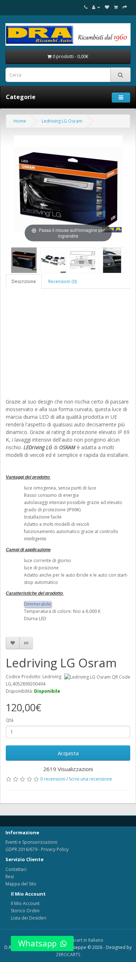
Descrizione (24, 281)
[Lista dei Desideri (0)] (107, 7)
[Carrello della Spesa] (116, 7)
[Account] (96, 7)
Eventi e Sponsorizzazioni (31, 842)
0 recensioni (52, 779)
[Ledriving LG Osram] (24, 260)
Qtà (9, 720)
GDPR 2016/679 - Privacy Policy (37, 849)
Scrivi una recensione (90, 779)
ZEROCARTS (68, 954)
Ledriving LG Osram (62, 121)
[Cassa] (125, 7)
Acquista (68, 753)
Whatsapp (37, 943)
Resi (9, 876)
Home (19, 121)
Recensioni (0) (62, 281)
